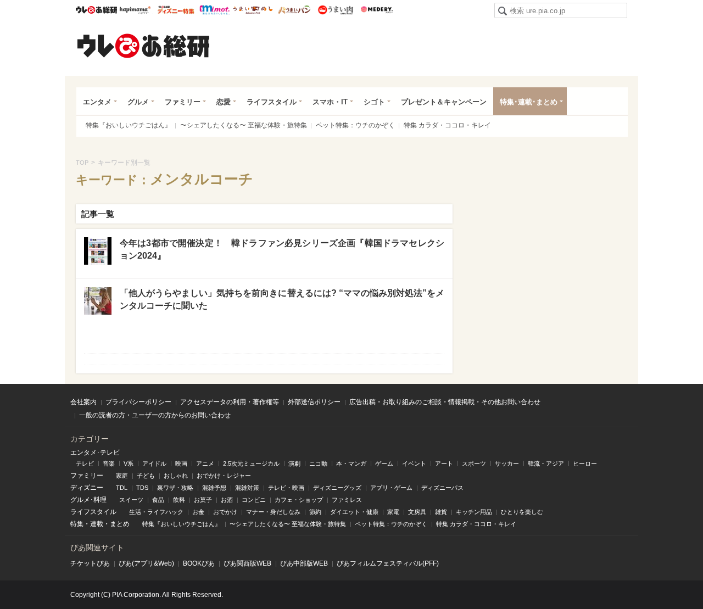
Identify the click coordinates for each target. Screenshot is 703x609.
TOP (82, 162)
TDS (142, 487)
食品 (158, 499)
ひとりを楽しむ (522, 512)
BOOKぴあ (199, 563)
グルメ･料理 (88, 500)
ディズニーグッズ (337, 487)
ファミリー (182, 102)
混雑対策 (247, 487)
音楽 (109, 463)
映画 (181, 463)
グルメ (138, 102)
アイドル (154, 463)
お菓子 (203, 499)
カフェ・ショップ (299, 499)
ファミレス (347, 499)
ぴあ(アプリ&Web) (146, 563)
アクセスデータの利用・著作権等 (229, 402)
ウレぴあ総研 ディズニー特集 (176, 9)
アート (444, 463)
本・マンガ (351, 463)
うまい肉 (335, 9)
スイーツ (131, 499)
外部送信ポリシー (314, 402)
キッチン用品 (474, 512)
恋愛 (223, 102)
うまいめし (253, 9)
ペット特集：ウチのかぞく (355, 125)
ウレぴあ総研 (96, 9)
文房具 (417, 512)
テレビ (85, 463)
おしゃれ (176, 475)
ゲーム (384, 463)
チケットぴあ (90, 563)
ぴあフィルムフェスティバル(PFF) (388, 563)
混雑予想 (214, 487)
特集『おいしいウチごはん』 (128, 125)
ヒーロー (585, 463)
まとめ (120, 524)
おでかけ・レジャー (224, 475)
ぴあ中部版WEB (304, 563)
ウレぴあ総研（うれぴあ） (143, 45)
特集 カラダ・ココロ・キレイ (447, 125)
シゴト (374, 102)
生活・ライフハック (156, 512)
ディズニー (86, 487)
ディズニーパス (442, 487)
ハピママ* (135, 9)
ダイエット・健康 (354, 512)
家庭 (122, 475)
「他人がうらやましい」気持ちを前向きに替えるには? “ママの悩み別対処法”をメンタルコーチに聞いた (282, 299)
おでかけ (225, 512)
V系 (128, 463)
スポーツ (474, 463)
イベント (414, 463)
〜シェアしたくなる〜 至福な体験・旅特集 (243, 125)
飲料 (179, 499)
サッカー (507, 463)
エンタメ (97, 102)
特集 (76, 524)
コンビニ (254, 499)
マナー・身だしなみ (273, 512)
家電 (393, 512)
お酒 (227, 499)
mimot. (214, 9)
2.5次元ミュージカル (251, 463)
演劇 (294, 463)
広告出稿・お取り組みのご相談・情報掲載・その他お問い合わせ (444, 402)
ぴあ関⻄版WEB (247, 563)
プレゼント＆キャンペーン (444, 102)
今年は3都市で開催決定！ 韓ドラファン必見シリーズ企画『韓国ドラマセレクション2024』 (282, 249)
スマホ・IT (330, 102)
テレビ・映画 (286, 487)
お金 (198, 512)
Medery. (376, 9)
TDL (121, 487)
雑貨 (441, 512)
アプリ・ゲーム (391, 487)
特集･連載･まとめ (528, 102)
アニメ (205, 463)
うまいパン (294, 9)
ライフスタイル (272, 102)
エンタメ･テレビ (95, 452)
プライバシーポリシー (138, 402)
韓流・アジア (546, 463)
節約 (315, 512)
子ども (146, 475)
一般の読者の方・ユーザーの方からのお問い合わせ (155, 415)
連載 (96, 524)
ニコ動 (318, 463)
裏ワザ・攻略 (175, 487)
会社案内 (83, 402)
